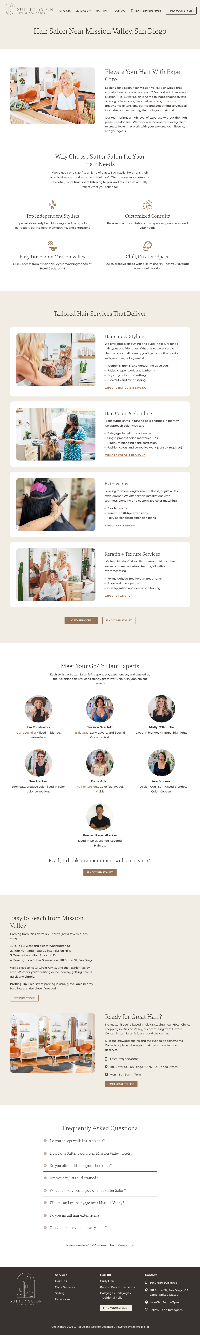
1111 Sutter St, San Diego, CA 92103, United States (144, 1067)
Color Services (65, 1287)
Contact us (126, 1245)
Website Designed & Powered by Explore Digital (120, 1327)
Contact (120, 10)
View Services (81, 620)
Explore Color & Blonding (125, 455)
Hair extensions (87, 786)
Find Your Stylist (181, 10)
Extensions (62, 1299)
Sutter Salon (81, 1327)
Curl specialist (26, 732)
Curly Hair (107, 1281)
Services (81, 10)
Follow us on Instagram (166, 1310)
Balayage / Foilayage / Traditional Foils (115, 1295)
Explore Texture (117, 595)
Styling (60, 1293)
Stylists (65, 10)
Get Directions (24, 998)
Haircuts (61, 1281)
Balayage (81, 732)
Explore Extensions (120, 525)
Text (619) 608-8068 (164, 1282)
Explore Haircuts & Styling (125, 387)
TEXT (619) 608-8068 (147, 10)
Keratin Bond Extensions (117, 1287)
